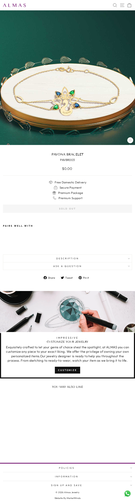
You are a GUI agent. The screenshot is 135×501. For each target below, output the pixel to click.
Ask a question (67, 266)
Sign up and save (66, 485)
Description (67, 258)
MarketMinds (74, 498)
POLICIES (66, 467)
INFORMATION (66, 476)
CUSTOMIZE (67, 370)
